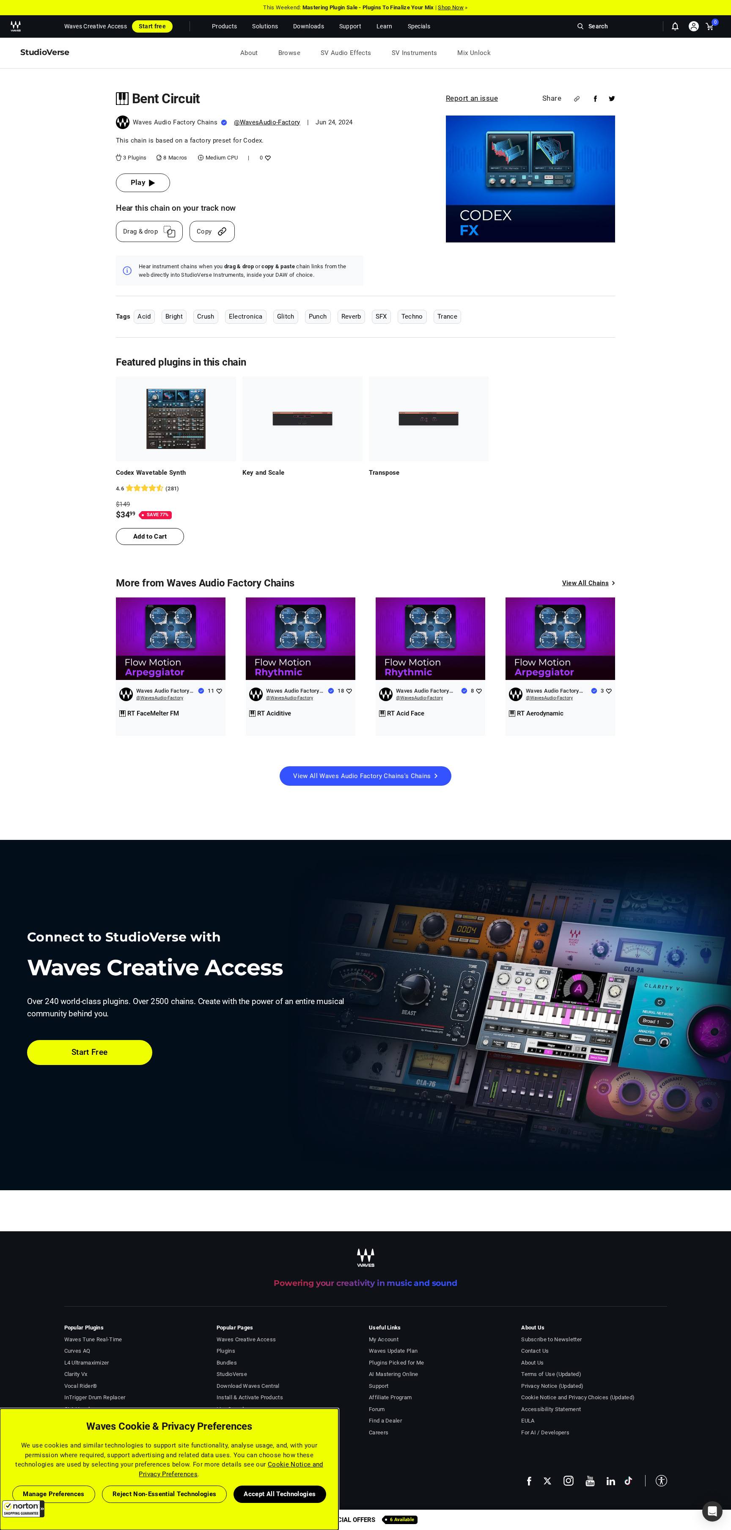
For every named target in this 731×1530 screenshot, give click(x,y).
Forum (377, 1409)
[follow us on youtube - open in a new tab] (590, 1480)
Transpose (384, 472)
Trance (447, 316)
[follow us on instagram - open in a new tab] (568, 1480)
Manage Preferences (53, 1494)
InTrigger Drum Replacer (95, 1397)
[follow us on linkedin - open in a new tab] (611, 1481)
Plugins (226, 1351)
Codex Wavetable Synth (151, 472)
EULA (527, 1420)
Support (378, 1386)
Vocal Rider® (80, 1386)
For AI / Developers (545, 1432)
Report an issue (472, 98)
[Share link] (576, 98)
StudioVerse (232, 1374)
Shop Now (450, 7)
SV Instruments (414, 53)
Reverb (351, 316)
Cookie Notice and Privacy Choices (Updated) (578, 1397)
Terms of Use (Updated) (551, 1374)
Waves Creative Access (95, 26)
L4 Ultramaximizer (86, 1362)
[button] (23, 1508)
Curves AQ (77, 1351)
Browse (289, 53)
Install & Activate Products (250, 1397)
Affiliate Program (390, 1397)
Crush (205, 316)
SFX (381, 316)
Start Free (89, 1052)
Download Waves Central (248, 1386)
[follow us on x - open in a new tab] (547, 1481)
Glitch (285, 316)
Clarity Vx (76, 1374)
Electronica (246, 316)
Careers (378, 1432)
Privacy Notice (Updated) (552, 1386)
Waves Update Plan (393, 1351)
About (249, 53)
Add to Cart (150, 536)
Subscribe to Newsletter (551, 1339)
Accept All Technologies (280, 1494)
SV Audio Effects (346, 53)
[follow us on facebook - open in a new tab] (529, 1480)
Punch (318, 316)
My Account (383, 1339)
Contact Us (535, 1351)
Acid (144, 316)
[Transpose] (429, 419)
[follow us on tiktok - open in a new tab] (628, 1481)
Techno (412, 316)
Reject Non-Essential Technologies (165, 1494)
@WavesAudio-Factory (267, 122)
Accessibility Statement (551, 1409)
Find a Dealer (385, 1420)
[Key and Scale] (302, 419)
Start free (152, 26)
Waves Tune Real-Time (93, 1339)
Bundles (227, 1362)
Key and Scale (263, 472)
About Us (532, 1362)
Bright (174, 316)
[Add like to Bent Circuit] (267, 157)
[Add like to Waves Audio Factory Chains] (219, 691)
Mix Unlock (474, 53)
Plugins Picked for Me (396, 1362)
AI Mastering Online (393, 1374)
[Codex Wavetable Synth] (176, 419)
